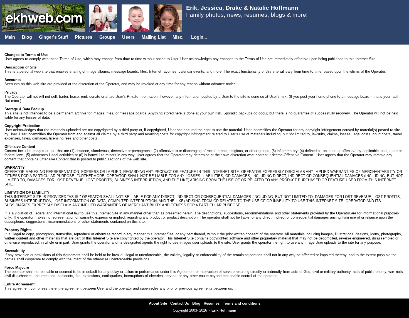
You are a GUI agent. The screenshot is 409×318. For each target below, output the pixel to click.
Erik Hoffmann (223, 310)
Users (128, 37)
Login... (199, 37)
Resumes (212, 303)
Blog (27, 37)
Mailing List (154, 37)
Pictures (83, 37)
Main (10, 37)
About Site (158, 303)
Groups (107, 37)
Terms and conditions (241, 303)
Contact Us (179, 303)
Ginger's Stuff (53, 37)
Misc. (178, 37)
